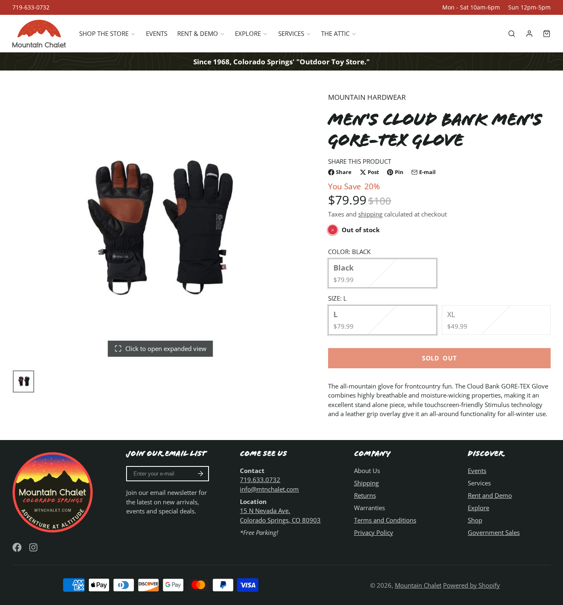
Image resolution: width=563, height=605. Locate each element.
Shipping (366, 483)
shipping (370, 214)
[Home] (39, 33)
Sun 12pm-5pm (529, 7)
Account (529, 34)
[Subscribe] (200, 474)
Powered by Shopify (471, 585)
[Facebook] (17, 547)
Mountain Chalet (418, 585)
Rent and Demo (490, 495)
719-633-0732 (30, 7)
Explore (248, 34)
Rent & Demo (197, 34)
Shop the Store (104, 34)
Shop (475, 520)
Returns (365, 495)
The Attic (335, 34)
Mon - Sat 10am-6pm (471, 7)
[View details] (53, 491)
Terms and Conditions (385, 520)
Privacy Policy (373, 532)
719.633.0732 (260, 480)
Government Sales (494, 532)
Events (156, 34)
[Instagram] (34, 547)
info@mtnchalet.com (269, 489)
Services (291, 34)
